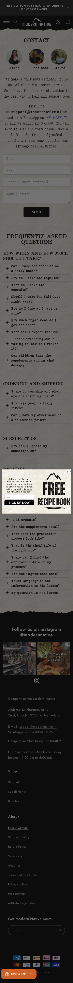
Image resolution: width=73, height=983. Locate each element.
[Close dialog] (68, 471)
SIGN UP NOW (19, 502)
